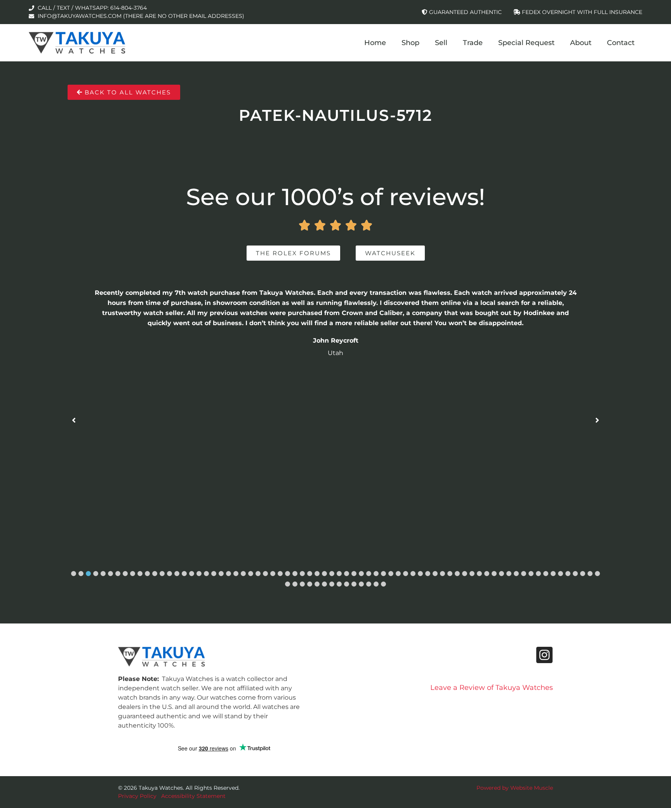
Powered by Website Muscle (514, 787)
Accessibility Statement (193, 795)
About (580, 42)
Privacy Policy (137, 795)
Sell (441, 42)
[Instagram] (544, 655)
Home (375, 42)
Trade (473, 42)
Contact (620, 42)
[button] (73, 573)
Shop (410, 42)
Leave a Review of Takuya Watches (491, 687)
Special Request (526, 42)
